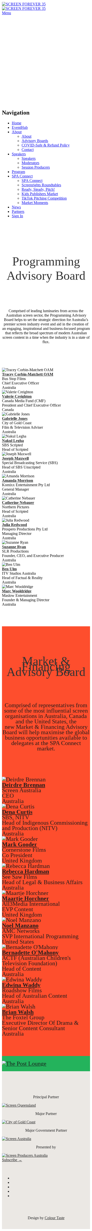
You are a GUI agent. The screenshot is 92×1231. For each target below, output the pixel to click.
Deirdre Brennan (23, 785)
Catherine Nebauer (18, 502)
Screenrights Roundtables (41, 185)
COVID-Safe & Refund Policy (46, 145)
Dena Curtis (17, 812)
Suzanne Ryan (14, 547)
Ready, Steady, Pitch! (38, 189)
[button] (12, 1160)
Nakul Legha (13, 441)
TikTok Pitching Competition (44, 198)
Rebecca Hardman (25, 871)
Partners (18, 211)
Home (16, 123)
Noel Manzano (20, 925)
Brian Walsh (18, 1012)
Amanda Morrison (17, 480)
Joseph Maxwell (15, 458)
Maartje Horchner (25, 898)
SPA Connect (22, 176)
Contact (28, 149)
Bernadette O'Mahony (30, 952)
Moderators (30, 163)
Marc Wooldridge (16, 591)
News (16, 207)
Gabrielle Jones (14, 418)
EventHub (20, 127)
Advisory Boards (35, 141)
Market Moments (35, 203)
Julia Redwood (14, 525)
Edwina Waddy (21, 985)
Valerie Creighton (17, 396)
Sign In (17, 216)
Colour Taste (55, 1218)
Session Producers (36, 167)
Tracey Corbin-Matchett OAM (27, 374)
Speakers (19, 154)
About (17, 132)
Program (18, 172)
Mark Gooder (19, 844)
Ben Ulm (9, 569)
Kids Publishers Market (40, 194)
